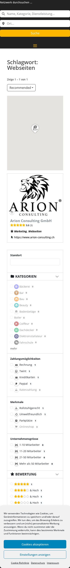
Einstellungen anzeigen (35, 554)
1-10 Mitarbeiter (31, 445)
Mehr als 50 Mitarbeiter (36, 463)
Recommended (20, 88)
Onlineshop (28, 426)
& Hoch (35, 490)
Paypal (25, 383)
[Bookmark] (12, 212)
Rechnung (27, 364)
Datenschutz (38, 562)
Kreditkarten (29, 377)
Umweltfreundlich (32, 414)
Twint (24, 371)
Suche (35, 33)
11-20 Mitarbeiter (32, 451)
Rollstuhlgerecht (31, 408)
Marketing (20, 231)
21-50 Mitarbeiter (32, 457)
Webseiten (34, 231)
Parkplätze (27, 420)
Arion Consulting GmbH (31, 220)
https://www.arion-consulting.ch (34, 237)
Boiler (19, 317)
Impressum (53, 562)
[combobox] (35, 13)
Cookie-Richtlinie (20, 562)
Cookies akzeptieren (35, 544)
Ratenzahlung (30, 389)
